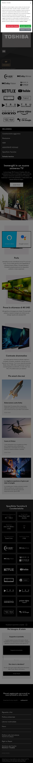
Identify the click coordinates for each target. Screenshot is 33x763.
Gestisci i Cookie (25, 29)
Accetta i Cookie (25, 26)
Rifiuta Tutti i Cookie (12, 26)
